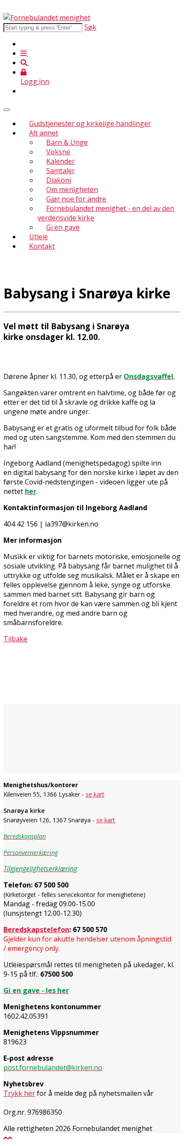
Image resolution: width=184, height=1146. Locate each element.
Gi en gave (63, 227)
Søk (90, 27)
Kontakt (42, 246)
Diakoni (58, 180)
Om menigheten (72, 189)
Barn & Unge (67, 142)
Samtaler (60, 170)
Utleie (38, 236)
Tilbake (15, 639)
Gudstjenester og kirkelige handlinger (90, 123)
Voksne (58, 151)
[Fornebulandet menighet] (46, 17)
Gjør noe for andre (76, 199)
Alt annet (43, 133)
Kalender (60, 161)
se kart (95, 794)
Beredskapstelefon (36, 929)
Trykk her (19, 1093)
